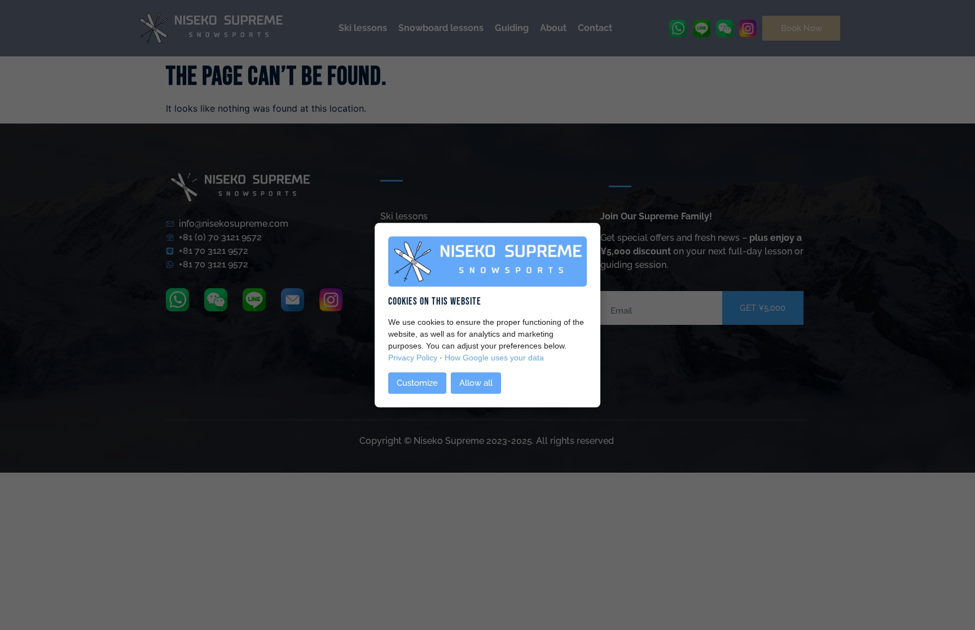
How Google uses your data (494, 358)
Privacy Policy (412, 358)
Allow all (476, 383)
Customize (417, 383)
